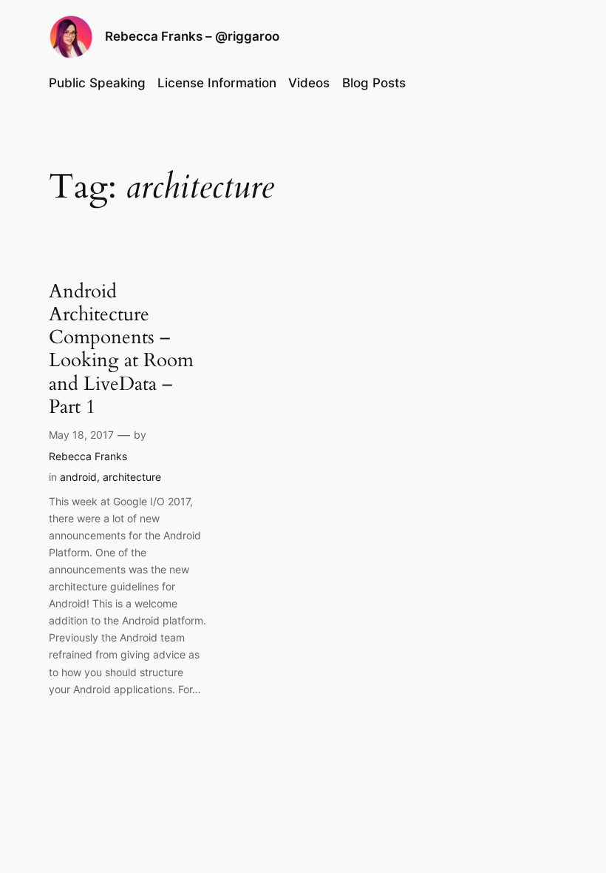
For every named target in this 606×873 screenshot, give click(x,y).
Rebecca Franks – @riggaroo (192, 36)
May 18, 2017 (81, 434)
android (78, 477)
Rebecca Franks (88, 456)
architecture (132, 477)
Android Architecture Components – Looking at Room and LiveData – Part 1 (121, 349)
